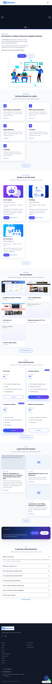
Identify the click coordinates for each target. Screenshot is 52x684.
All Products (26, 263)
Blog (2, 647)
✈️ (46, 678)
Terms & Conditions (6, 653)
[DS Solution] (9, 2)
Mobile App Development (36, 109)
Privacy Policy (5, 656)
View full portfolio (25, 350)
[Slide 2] (25, 27)
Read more (6, 118)
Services (3, 645)
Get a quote (22, 55)
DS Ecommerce (8, 239)
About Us (3, 642)
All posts (26, 520)
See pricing (44, 532)
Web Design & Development (12, 109)
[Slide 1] (24, 27)
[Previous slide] (2, 17)
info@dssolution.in (7, 671)
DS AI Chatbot (7, 200)
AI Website (6, 149)
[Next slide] (49, 17)
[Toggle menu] (47, 2)
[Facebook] (3, 636)
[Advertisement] (26, 613)
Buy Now (13, 397)
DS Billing (32, 200)
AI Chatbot (32, 129)
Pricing (3, 662)
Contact (3, 651)
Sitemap (3, 658)
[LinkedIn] (5, 636)
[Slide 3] (26, 27)
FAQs (3, 649)
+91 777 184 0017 (7, 669)
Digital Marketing (8, 129)
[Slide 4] (27, 27)
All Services (26, 165)
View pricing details (25, 437)
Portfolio (3, 660)
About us (31, 55)
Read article (6, 490)
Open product (13, 217)
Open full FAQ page (26, 599)
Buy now (6, 217)
